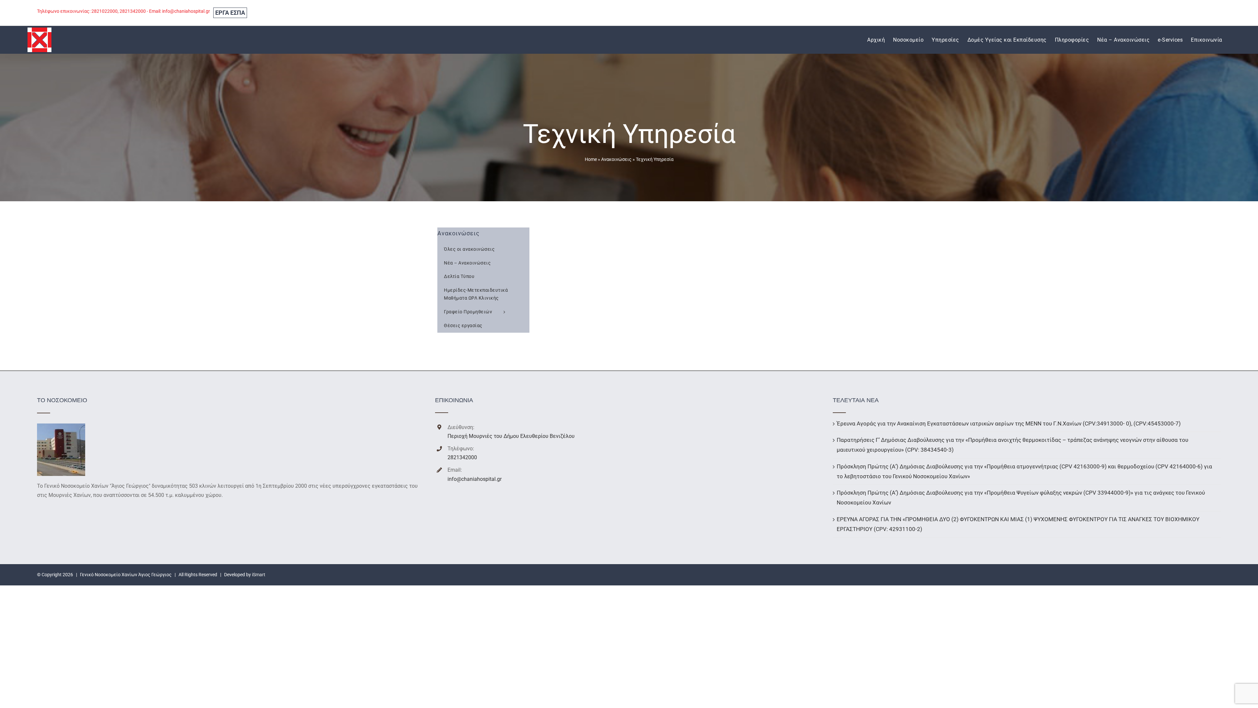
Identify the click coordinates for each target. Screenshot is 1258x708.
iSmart (258, 574)
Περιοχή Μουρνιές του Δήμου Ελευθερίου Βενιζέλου (511, 436)
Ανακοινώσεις (616, 159)
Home (591, 159)
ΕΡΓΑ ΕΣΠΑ (230, 12)
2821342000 (462, 457)
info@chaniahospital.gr (475, 479)
